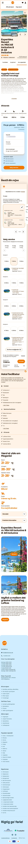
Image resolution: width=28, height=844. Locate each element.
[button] (14, 269)
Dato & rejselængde (10, 149)
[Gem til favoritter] (25, 13)
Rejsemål (8, 134)
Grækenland (11, 57)
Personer (8, 142)
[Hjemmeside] (12, 3)
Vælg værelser (14, 167)
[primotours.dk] (4, 643)
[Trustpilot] (19, 830)
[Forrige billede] (20, 34)
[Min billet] (25, 3)
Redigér (23, 355)
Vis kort (14, 554)
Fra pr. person (10, 125)
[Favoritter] (22, 3)
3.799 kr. (20, 125)
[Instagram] (15, 835)
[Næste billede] (25, 34)
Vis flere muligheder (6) (14, 349)
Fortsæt (21, 361)
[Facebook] (12, 835)
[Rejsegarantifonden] (8, 830)
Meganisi (5, 57)
